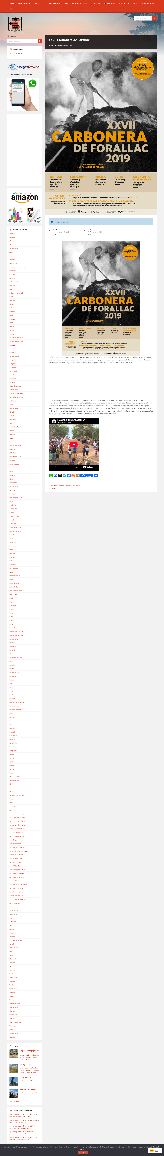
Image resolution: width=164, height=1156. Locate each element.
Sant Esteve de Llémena (17, 821)
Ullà (10, 952)
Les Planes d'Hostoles (16, 591)
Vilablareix (12, 981)
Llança (11, 613)
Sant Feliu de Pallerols (16, 836)
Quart (11, 762)
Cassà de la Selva (15, 386)
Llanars (11, 609)
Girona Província (14, 516)
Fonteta (12, 490)
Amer (11, 252)
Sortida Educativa (30, 1073)
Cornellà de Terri (14, 427)
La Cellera (12, 564)
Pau (10, 724)
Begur (11, 289)
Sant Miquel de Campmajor (18, 884)
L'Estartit (12, 553)
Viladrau (12, 992)
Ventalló (12, 963)
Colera (11, 416)
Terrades (12, 937)
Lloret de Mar (13, 628)
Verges (11, 966)
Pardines (12, 717)
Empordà (12, 460)
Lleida (11, 617)
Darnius (11, 442)
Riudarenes (13, 788)
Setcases (12, 922)
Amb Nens (68, 486)
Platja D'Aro (13, 743)
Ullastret (12, 955)
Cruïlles (11, 438)
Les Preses (13, 594)
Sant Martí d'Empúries (16, 873)
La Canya (12, 561)
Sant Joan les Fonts (16, 859)
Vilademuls (13, 989)
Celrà (11, 405)
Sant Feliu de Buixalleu (16, 829)
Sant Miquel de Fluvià (16, 888)
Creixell (11, 431)
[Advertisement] (101, 382)
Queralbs (12, 765)
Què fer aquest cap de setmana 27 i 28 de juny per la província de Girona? (23, 1127)
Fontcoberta (13, 486)
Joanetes (12, 542)
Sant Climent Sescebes (17, 817)
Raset (11, 773)
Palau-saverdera (14, 706)
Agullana (12, 233)
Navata (11, 680)
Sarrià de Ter (13, 910)
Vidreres (12, 970)
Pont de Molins (14, 747)
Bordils (11, 315)
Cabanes (12, 330)
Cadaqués (12, 334)
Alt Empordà (26, 1081)
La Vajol (11, 579)
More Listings (14, 1101)
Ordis (11, 687)
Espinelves (13, 468)
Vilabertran (13, 977)
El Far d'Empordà (15, 445)
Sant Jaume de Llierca (16, 847)
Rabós (11, 769)
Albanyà (12, 237)
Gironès (12, 520)
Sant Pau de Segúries (16, 892)
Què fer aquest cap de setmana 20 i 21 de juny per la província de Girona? (23, 1133)
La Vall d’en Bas (14, 583)
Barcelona (12, 274)
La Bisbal (12, 557)
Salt (10, 810)
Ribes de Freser (14, 777)
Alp (10, 245)
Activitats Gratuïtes (57, 486)
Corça (11, 423)
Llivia (11, 624)
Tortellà (12, 944)
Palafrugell (13, 695)
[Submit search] (154, 18)
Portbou (12, 754)
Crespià (12, 434)
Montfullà (12, 676)
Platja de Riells (25, 1078)
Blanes (11, 304)
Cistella (11, 412)
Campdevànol (14, 356)
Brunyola (12, 326)
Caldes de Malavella (16, 338)
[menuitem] (12, 3)
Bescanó (12, 300)
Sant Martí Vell (14, 881)
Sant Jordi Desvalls (15, 862)
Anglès (11, 256)
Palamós (12, 698)
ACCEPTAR (82, 1153)
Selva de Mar (13, 914)
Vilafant (11, 996)
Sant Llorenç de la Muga (17, 870)
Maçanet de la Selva (16, 635)
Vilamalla (12, 1011)
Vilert (11, 1030)
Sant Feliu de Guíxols (16, 832)
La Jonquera (13, 568)
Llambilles (12, 605)
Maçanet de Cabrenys (16, 631)
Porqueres (13, 751)
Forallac (53, 488)
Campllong (13, 364)
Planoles (12, 739)
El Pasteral (12, 453)
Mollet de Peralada (15, 658)
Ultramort (12, 959)
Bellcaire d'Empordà (16, 293)
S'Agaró (12, 806)
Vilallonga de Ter (14, 1003)
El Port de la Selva (15, 457)
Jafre (11, 538)
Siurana (11, 929)
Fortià (11, 501)
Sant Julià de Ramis (15, 866)
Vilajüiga (12, 1000)
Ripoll (11, 784)
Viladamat (12, 985)
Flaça (11, 479)
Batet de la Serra (15, 282)
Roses (11, 799)
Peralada (12, 732)
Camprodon (13, 367)
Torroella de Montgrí (16, 940)
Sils (10, 925)
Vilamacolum (13, 1007)
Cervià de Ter (13, 408)
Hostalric (12, 535)
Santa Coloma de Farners (17, 899)
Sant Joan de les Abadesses (18, 851)
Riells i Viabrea (14, 780)
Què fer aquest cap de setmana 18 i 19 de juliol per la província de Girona (23, 1115)
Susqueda (12, 933)
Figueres (12, 475)
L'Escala (12, 550)
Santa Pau (12, 907)
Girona (11, 512)
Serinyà (12, 918)
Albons (11, 241)
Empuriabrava (14, 464)
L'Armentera (13, 546)
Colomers (12, 419)
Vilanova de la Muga (15, 1022)
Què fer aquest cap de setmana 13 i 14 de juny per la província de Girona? (23, 1139)
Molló (11, 661)
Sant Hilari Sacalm (15, 844)
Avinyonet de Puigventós (17, 267)
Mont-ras (12, 669)
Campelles (13, 360)
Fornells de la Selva (15, 498)
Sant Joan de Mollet (16, 855)
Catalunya (12, 401)
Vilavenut (12, 1026)
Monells (12, 665)
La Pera (11, 572)
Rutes (28, 1060)
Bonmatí (12, 312)
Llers (11, 620)
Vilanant (12, 1018)
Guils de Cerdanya (15, 527)
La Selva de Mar (14, 576)
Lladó (11, 598)
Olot (10, 684)
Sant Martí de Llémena (16, 877)
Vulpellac (12, 1037)
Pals (10, 713)
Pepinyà (12, 728)
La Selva (23, 1060)
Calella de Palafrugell (16, 341)
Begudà (12, 285)
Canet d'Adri (13, 371)
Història (35, 1057)
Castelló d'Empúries (16, 397)
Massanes (12, 646)
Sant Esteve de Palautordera (19, 825)
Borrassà (12, 319)
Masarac (12, 643)
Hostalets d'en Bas (15, 531)
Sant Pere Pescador (16, 896)
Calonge (12, 345)
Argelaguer (13, 263)
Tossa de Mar (13, 948)
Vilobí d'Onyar (14, 1033)
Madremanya (13, 639)
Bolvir (11, 308)
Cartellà (12, 382)
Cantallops (13, 375)
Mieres (11, 654)
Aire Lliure (25, 1068)
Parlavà (11, 721)
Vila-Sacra (12, 974)
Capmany (12, 378)
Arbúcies (12, 259)
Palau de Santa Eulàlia (16, 702)
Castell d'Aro (13, 390)
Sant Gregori (13, 840)
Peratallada (13, 736)
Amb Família (25, 1055)
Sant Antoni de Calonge (17, 814)
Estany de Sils (25, 1065)
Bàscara (12, 278)
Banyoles (12, 271)
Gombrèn (12, 524)
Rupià (11, 803)
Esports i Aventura (26, 1057)
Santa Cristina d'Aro (15, 903)
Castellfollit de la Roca (16, 393)
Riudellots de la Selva (16, 795)
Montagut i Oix (14, 672)
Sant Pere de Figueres (28, 1090)
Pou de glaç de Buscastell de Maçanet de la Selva (29, 1051)
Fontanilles (13, 483)
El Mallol (12, 449)
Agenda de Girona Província (64, 45)
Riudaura (12, 791)
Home (51, 45)
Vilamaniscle (13, 1015)
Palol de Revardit (15, 710)
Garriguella (13, 509)
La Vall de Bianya (14, 587)
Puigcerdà (12, 758)
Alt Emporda (13, 248)
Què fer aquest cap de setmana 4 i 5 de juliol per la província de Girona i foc (24, 1121)
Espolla (11, 471)
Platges (33, 1081)
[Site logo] (15, 24)
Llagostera (13, 602)
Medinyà (12, 650)
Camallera (12, 349)
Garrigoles (13, 505)
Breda (11, 323)
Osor (11, 691)
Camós (11, 352)
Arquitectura (34, 1055)
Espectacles (76, 486)
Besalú (11, 297)
